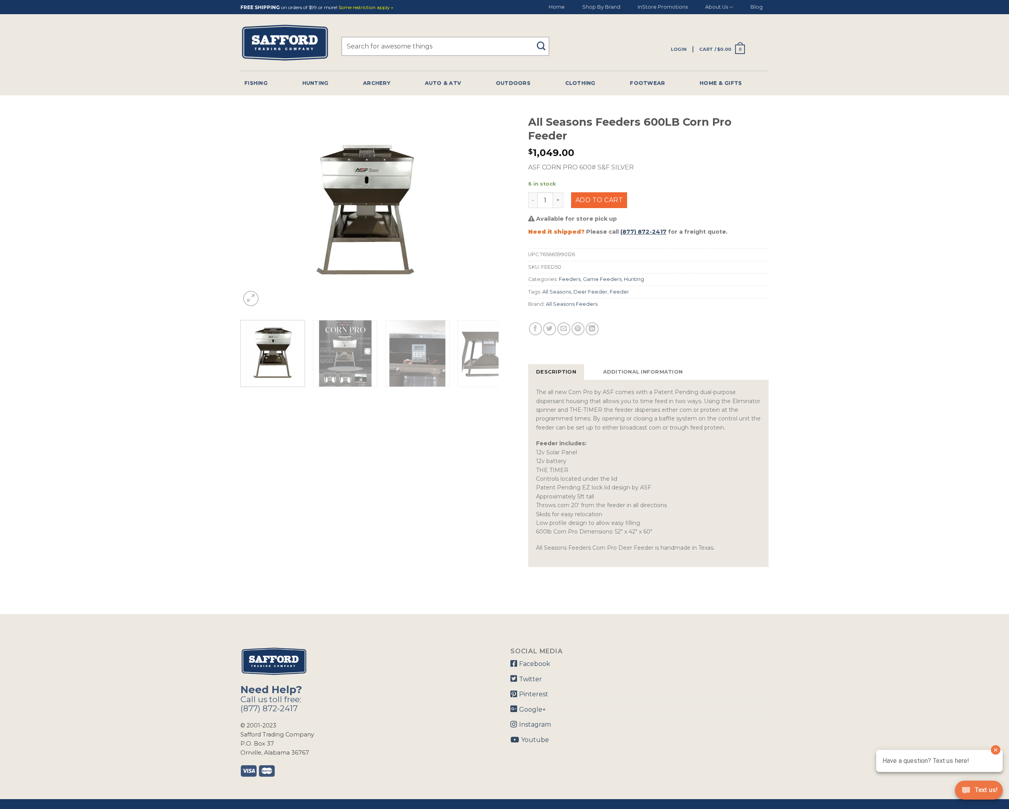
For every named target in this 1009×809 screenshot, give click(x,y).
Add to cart (599, 200)
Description (556, 372)
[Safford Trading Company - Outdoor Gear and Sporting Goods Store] (285, 43)
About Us (716, 7)
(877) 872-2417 (643, 231)
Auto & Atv (443, 83)
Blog (756, 7)
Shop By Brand (601, 7)
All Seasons (556, 292)
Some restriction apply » (366, 8)
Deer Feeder (590, 292)
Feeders (570, 279)
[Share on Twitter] (549, 328)
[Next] (484, 209)
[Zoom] (251, 298)
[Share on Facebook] (535, 328)
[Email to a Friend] (563, 328)
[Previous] (255, 209)
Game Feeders (602, 279)
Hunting (315, 83)
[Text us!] (979, 792)
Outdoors (513, 83)
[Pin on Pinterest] (578, 328)
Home (557, 7)
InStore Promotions (663, 7)
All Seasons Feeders (572, 304)
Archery (376, 83)
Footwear (647, 83)
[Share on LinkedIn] (592, 328)
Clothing (580, 83)
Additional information (643, 372)
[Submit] (544, 42)
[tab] (556, 372)
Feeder (619, 292)
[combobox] (445, 46)
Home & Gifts (721, 83)
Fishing (256, 83)
